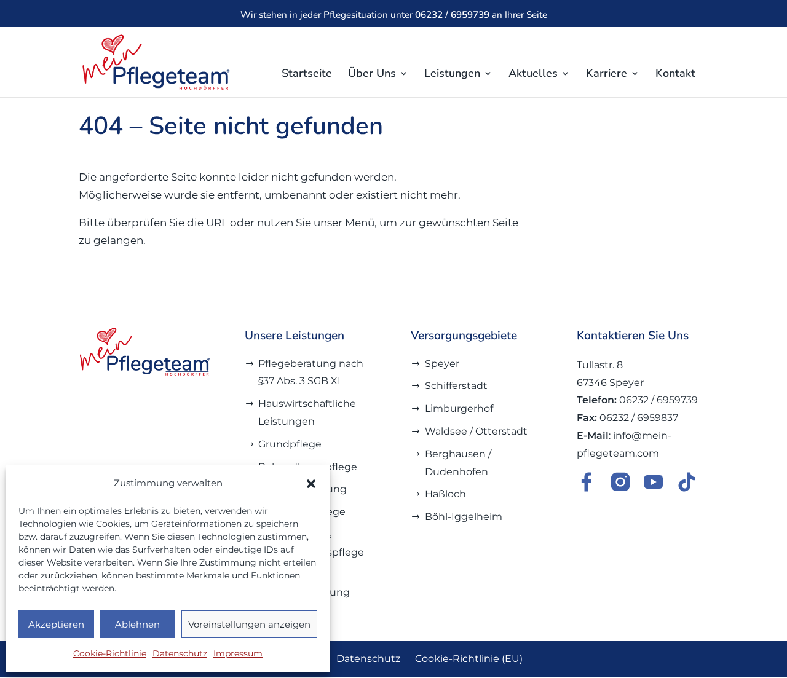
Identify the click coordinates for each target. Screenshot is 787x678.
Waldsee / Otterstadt (476, 431)
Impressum (238, 653)
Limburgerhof (459, 408)
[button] (311, 484)
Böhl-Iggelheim (463, 516)
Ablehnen (137, 624)
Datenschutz (179, 653)
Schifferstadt (456, 386)
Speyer (442, 363)
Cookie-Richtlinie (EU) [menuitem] (469, 658)
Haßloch (445, 494)
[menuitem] (307, 83)
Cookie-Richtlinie (109, 653)
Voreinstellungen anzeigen (249, 624)
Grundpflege (290, 444)
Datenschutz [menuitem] (368, 658)
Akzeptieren (56, 624)
